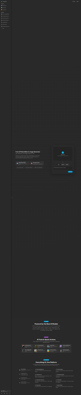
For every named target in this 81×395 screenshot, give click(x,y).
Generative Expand (60, 374)
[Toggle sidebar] (12, 197)
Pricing (74, 1)
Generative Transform (40, 379)
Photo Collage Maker (39, 167)
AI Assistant (59, 379)
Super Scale (38, 385)
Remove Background (40, 369)
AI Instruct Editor (20, 167)
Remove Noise (59, 385)
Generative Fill (39, 374)
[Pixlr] (5, 1)
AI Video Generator (30, 167)
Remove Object (60, 369)
